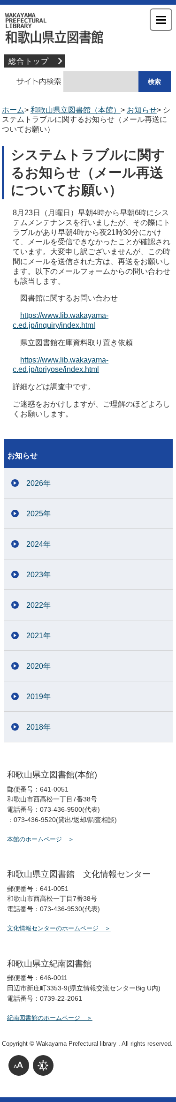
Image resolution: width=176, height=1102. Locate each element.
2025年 (38, 514)
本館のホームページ (34, 839)
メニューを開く (161, 19)
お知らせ (142, 110)
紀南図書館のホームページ (43, 1017)
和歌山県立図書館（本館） (88, 28)
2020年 (38, 666)
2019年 (38, 697)
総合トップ (28, 61)
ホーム (13, 110)
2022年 (38, 605)
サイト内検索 (34, 81)
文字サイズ (18, 1065)
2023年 (38, 575)
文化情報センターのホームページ (53, 928)
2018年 (38, 727)
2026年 (38, 483)
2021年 (38, 636)
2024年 (38, 544)
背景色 (43, 1065)
